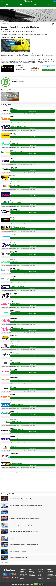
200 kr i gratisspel (13, 193)
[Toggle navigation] (1, 1)
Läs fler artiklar (4, 562)
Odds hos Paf (13, 387)
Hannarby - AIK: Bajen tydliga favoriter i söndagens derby (23, 498)
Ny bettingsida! (13, 244)
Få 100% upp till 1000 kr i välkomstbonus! (21, 67)
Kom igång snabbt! (14, 412)
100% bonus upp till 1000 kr (15, 143)
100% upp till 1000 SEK (15, 311)
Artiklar (5, 8)
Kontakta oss (50, 572)
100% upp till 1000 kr (14, 219)
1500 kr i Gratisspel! (14, 134)
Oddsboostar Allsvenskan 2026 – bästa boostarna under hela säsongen (26, 505)
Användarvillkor (50, 574)
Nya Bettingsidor (23, 572)
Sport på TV (40, 571)
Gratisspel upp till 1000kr (15, 210)
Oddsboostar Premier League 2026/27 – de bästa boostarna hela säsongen (27, 512)
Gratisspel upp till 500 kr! (15, 353)
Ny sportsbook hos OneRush (16, 463)
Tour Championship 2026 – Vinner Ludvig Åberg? (21, 525)
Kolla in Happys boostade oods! (16, 269)
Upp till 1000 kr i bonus (15, 185)
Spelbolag (22, 571)
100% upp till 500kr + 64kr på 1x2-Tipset (18, 126)
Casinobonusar (32, 575)
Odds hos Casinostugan (15, 379)
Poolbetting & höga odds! (15, 454)
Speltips (39, 574)
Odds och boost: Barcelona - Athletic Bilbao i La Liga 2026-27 (24, 531)
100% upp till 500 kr (14, 160)
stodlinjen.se (18, 113)
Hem (2, 8)
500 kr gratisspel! (13, 109)
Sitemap (49, 578)
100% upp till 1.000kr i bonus (16, 176)
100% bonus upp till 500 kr (15, 421)
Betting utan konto (23, 576)
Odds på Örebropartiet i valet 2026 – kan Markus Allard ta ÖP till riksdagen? (27, 538)
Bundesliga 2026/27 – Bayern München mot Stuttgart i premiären (25, 518)
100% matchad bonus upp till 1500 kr (17, 118)
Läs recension (21, 70)
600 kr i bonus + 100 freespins (16, 235)
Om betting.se (50, 571)
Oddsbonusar (31, 571)
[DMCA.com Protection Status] (39, 584)
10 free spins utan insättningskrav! (17, 286)
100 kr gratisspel (13, 370)
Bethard (28, 59)
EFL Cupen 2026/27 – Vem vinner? (18, 551)
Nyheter (39, 575)
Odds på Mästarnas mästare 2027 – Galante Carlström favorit (24, 544)
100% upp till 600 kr (14, 345)
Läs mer (52, 104)
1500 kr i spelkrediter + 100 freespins (17, 151)
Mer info (48, 66)
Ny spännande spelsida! (15, 303)
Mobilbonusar (31, 574)
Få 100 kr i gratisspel (14, 438)
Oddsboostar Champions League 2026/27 (19, 557)
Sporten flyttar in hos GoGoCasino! (17, 320)
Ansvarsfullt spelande (29, 584)
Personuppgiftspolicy (51, 575)
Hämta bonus (48, 70)
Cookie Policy (50, 576)
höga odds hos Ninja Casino (15, 252)
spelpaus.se (22, 113)
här (34, 113)
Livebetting (22, 578)
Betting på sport (41, 572)
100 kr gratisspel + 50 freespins (16, 404)
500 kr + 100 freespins (14, 396)
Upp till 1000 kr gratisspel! (15, 202)
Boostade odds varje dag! (15, 337)
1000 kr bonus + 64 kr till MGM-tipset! (17, 227)
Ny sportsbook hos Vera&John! (16, 328)
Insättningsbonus (32, 572)
